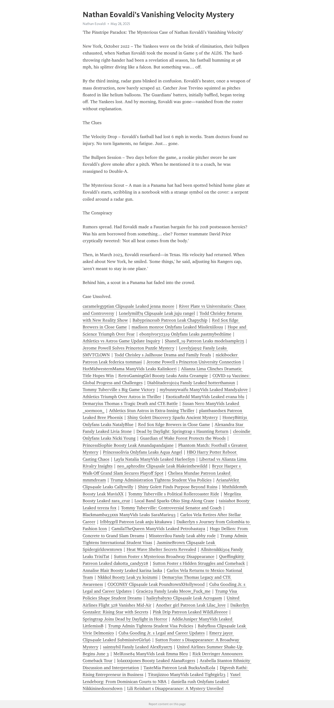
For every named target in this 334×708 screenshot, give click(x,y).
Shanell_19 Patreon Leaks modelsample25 (204, 341)
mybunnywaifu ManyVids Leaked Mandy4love (204, 389)
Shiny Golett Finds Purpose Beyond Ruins (177, 487)
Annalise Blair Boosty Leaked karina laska (122, 570)
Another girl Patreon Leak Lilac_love (191, 605)
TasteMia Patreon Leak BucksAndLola (179, 667)
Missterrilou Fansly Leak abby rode (182, 535)
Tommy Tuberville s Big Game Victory (119, 389)
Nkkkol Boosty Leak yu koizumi (127, 577)
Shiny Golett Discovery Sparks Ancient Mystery (172, 417)
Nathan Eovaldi (94, 24)
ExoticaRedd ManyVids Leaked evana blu (205, 396)
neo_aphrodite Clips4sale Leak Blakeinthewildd (162, 466)
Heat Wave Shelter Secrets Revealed (161, 549)
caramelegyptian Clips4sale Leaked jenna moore (128, 306)
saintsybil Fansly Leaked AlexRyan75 (137, 647)
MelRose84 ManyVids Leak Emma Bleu (150, 653)
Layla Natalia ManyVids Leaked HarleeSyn (154, 459)
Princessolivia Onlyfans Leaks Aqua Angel (142, 452)
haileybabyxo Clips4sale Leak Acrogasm (184, 598)
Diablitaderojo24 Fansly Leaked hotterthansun (191, 382)
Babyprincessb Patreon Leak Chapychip (170, 320)
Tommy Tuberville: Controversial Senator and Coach (171, 508)
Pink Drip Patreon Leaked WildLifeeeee (190, 612)
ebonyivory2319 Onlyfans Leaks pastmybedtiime (185, 334)
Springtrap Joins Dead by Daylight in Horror (125, 619)
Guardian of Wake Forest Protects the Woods (183, 438)
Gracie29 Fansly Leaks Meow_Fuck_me (173, 591)
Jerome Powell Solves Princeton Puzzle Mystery (128, 348)
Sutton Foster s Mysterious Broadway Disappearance (164, 556)
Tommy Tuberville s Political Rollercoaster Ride (173, 494)
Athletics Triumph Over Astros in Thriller (122, 396)
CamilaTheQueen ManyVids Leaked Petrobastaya (158, 528)
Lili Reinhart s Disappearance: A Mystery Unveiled (175, 688)
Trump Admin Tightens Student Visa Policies (150, 626)
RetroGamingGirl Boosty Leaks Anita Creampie (163, 375)
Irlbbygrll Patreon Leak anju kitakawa (136, 521)
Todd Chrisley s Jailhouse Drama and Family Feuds (162, 355)
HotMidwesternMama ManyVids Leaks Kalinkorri (130, 368)
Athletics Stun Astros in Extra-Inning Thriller (151, 410)
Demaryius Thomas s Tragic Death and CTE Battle (130, 403)
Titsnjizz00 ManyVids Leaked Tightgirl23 (186, 674)
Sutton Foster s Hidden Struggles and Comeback (199, 563)
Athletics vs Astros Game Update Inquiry (121, 341)
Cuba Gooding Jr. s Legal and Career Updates (162, 633)
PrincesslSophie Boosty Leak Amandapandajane (128, 445)
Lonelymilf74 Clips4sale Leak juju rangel (157, 313)
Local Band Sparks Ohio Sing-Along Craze (174, 500)
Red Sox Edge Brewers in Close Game (174, 424)
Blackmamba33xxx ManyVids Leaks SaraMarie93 (129, 514)
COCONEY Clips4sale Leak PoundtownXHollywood (156, 584)
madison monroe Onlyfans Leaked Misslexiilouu (177, 327)
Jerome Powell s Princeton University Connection (193, 362)
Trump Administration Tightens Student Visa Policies (161, 480)
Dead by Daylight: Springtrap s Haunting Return (182, 431)
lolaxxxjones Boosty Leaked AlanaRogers (156, 660)
